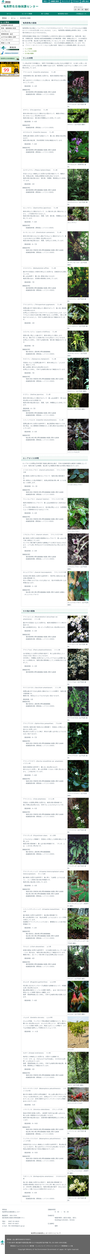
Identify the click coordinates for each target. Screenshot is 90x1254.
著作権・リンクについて (37, 1246)
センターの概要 (27, 14)
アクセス (76, 1)
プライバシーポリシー (53, 1246)
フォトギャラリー (7, 40)
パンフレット (5, 31)
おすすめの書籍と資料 (8, 37)
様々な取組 (45, 14)
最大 (86, 9)
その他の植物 (29, 53)
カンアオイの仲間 (31, 51)
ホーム (9, 14)
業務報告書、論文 (7, 34)
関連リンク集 (5, 43)
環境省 (4, 18)
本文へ (46, 1)
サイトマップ (66, 1)
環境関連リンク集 (67, 1246)
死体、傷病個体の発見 (8, 28)
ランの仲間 (28, 49)
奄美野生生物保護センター (20, 6)
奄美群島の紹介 (63, 14)
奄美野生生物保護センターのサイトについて (46, 1233)
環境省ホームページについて (19, 1246)
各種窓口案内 (55, 1)
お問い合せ (85, 1)
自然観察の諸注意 (7, 25)
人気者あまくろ (81, 14)
